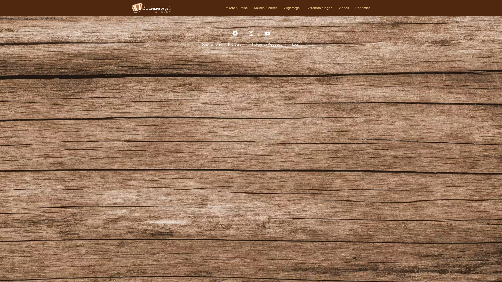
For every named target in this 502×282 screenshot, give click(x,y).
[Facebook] (235, 33)
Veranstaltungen (319, 8)
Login (296, 44)
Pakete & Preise (236, 8)
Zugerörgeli (292, 8)
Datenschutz (211, 44)
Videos (344, 8)
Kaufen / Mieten (266, 8)
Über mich (363, 8)
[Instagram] (251, 33)
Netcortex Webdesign (268, 44)
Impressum (236, 44)
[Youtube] (267, 33)
